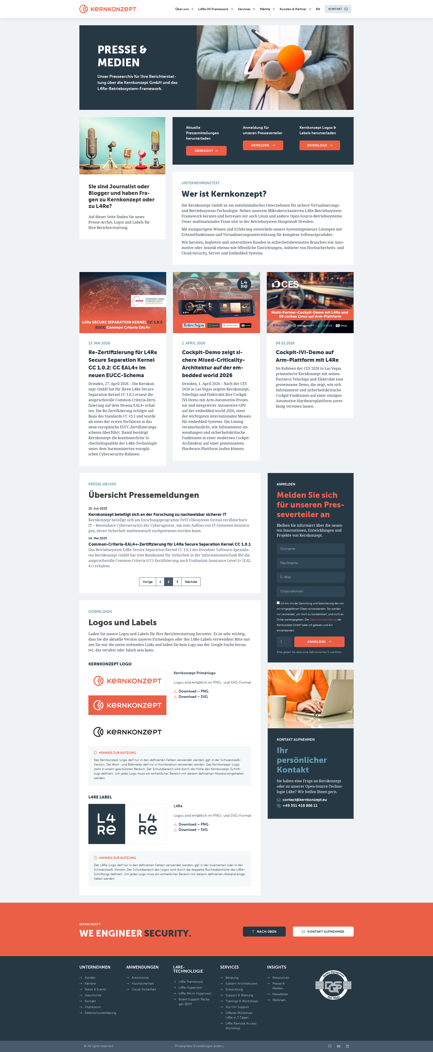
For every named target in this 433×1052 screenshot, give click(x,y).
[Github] (330, 1046)
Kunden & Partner (293, 9)
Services (244, 9)
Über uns (182, 9)
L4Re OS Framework (213, 9)
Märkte (265, 9)
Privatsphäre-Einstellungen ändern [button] (199, 1046)
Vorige (148, 582)
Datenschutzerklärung (323, 619)
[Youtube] (338, 1046)
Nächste (191, 582)
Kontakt (335, 9)
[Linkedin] (347, 1046)
